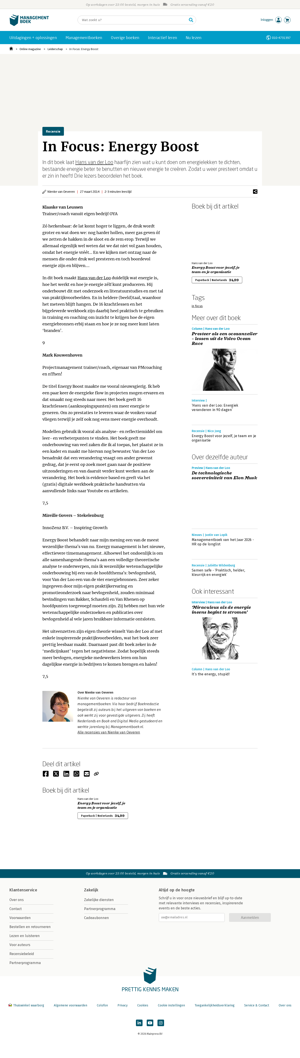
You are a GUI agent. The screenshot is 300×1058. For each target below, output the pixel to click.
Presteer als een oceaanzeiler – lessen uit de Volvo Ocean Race (225, 339)
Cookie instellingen (171, 1005)
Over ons (16, 900)
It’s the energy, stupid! (211, 674)
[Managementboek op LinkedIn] (139, 1023)
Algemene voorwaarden (70, 1005)
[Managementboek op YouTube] (150, 1023)
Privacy (122, 1005)
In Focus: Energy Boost (83, 49)
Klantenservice (23, 890)
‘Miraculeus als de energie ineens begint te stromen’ (221, 610)
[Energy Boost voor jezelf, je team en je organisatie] (207, 235)
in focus (197, 306)
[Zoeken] (191, 20)
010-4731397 (281, 38)
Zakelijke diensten (99, 900)
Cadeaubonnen (96, 918)
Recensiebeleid (21, 954)
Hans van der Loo (94, 162)
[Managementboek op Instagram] (160, 1023)
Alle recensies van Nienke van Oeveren (109, 732)
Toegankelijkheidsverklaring (215, 1005)
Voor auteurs (19, 945)
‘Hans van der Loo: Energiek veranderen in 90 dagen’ (215, 407)
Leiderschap (55, 49)
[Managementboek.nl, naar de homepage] (29, 25)
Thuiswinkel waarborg (28, 1005)
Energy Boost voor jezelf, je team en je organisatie (215, 269)
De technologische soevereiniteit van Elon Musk (224, 475)
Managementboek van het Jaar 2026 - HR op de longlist (223, 542)
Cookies (142, 1005)
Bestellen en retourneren (30, 927)
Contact (15, 909)
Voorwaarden (20, 918)
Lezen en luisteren (24, 936)
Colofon (102, 1005)
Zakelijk (91, 890)
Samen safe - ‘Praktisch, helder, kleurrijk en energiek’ (218, 572)
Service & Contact (256, 1005)
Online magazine (30, 49)
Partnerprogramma (25, 963)
